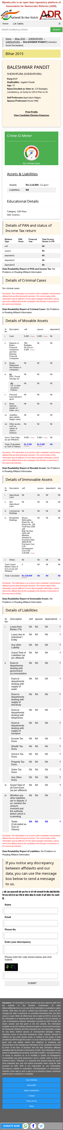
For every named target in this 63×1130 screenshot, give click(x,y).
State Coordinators (31, 1091)
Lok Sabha (18, 23)
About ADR (31, 1085)
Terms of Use (31, 1101)
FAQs (31, 1106)
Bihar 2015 (20, 39)
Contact (31, 1096)
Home (5, 23)
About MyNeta (31, 1080)
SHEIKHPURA (35, 39)
